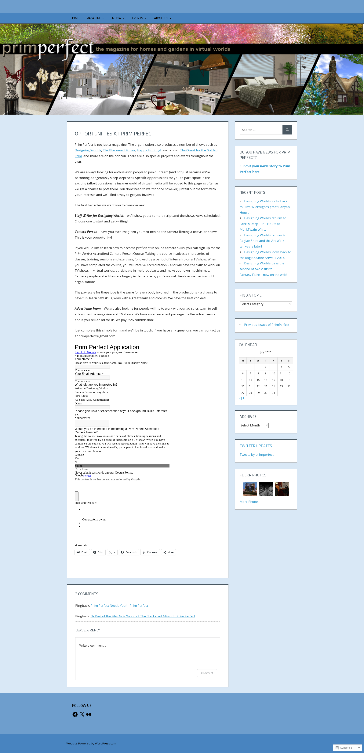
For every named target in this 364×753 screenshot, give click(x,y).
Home (75, 18)
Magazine (93, 18)
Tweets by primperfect (257, 454)
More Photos (249, 501)
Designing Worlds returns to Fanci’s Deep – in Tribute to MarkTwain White (263, 224)
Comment (207, 673)
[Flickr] (89, 714)
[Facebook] (75, 714)
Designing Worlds (88, 150)
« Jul (241, 398)
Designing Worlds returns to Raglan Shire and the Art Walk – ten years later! (263, 241)
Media (116, 18)
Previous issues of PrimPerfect (266, 324)
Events (137, 18)
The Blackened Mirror (119, 150)
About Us (161, 18)
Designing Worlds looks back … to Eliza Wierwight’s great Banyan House (265, 207)
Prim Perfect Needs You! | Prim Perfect (119, 605)
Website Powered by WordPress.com (91, 743)
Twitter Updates (256, 446)
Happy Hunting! (149, 150)
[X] (82, 714)
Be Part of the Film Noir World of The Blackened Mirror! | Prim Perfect (143, 616)
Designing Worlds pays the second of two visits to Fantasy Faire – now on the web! (263, 269)
